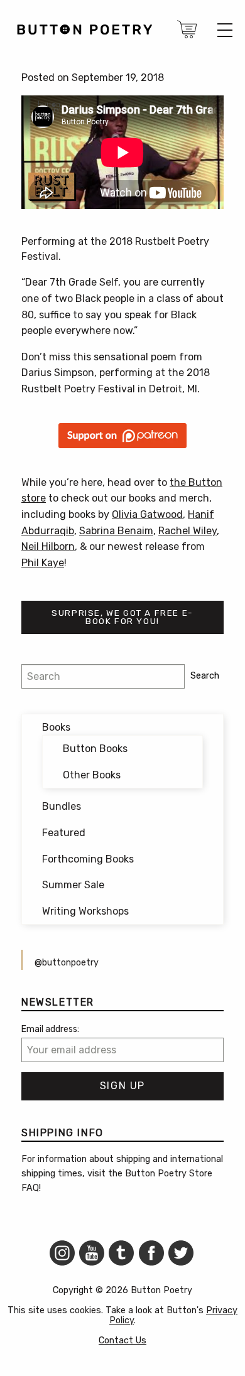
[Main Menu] (224, 30)
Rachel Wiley (187, 531)
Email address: (50, 1029)
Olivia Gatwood (147, 514)
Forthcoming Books (88, 859)
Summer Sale (73, 885)
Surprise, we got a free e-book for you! (122, 617)
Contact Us (122, 1340)
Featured (63, 833)
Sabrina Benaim (116, 531)
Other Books (92, 775)
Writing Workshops (85, 911)
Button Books (95, 749)
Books (56, 727)
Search (204, 675)
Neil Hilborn (48, 546)
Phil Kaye (42, 563)
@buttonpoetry (67, 962)
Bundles (61, 806)
